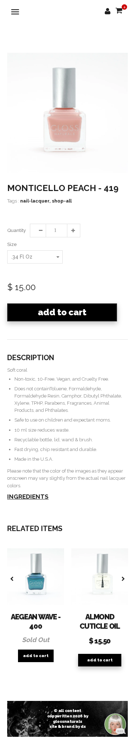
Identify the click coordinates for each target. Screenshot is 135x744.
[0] (119, 11)
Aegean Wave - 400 (35, 622)
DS (83, 726)
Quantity (16, 230)
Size (12, 244)
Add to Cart (62, 312)
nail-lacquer (35, 201)
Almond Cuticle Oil (100, 622)
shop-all (62, 201)
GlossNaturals (67, 721)
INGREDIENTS (28, 496)
